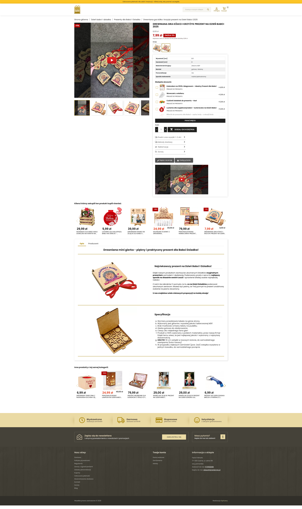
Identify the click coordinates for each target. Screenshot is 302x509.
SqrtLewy (224, 501)
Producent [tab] (93, 243)
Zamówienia (157, 460)
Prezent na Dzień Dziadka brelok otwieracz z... (214, 396)
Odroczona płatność (82, 476)
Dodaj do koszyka (182, 129)
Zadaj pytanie (185, 160)
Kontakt (77, 482)
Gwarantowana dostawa (83, 479)
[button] (146, 60)
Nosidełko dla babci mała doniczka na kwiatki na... (87, 232)
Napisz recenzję (165, 160)
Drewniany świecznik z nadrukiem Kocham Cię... (86, 396)
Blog (76, 488)
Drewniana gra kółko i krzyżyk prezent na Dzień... (214, 232)
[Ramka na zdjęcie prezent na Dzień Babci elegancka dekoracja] (163, 380)
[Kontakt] (222, 436)
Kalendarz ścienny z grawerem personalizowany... (161, 232)
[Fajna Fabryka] (77, 9)
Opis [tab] (82, 243)
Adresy (155, 463)
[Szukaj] (208, 9)
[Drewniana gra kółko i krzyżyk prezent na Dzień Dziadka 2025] (214, 217)
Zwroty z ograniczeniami (83, 466)
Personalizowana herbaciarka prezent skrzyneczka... (187, 232)
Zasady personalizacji (82, 470)
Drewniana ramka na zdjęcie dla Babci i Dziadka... (136, 232)
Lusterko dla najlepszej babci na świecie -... (112, 232)
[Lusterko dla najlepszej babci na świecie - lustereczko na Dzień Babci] (112, 217)
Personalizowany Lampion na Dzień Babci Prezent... (111, 396)
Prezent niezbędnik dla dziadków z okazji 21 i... (137, 396)
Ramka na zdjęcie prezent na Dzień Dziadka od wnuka (189, 396)
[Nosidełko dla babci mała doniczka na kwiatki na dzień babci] (87, 217)
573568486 (209, 467)
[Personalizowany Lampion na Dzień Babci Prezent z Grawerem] (112, 380)
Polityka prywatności (82, 460)
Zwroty (76, 485)
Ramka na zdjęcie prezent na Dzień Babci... (163, 396)
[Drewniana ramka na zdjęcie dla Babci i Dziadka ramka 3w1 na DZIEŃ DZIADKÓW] (138, 217)
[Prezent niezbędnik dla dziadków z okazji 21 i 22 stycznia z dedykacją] (138, 380)
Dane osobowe (158, 457)
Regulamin (78, 463)
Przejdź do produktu (174, 89)
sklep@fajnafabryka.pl (211, 470)
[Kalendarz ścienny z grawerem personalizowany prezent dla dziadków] (163, 217)
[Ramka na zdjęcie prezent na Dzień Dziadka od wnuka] (189, 380)
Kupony (77, 473)
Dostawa (77, 457)
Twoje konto (159, 452)
